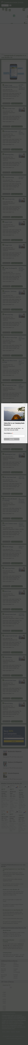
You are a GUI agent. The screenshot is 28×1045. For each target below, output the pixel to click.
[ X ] (25, 405)
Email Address (8, 433)
